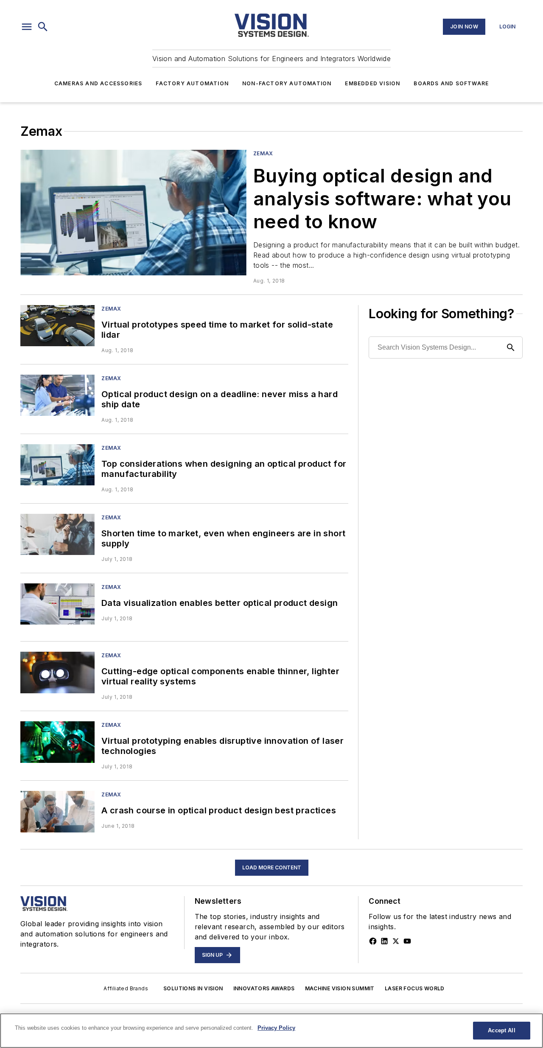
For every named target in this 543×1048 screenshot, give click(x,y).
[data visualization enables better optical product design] (57, 604)
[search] (42, 26)
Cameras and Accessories (98, 83)
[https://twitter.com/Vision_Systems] (396, 941)
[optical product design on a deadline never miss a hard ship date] (57, 395)
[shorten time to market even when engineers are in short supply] (57, 534)
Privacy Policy (276, 1028)
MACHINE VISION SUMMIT (340, 988)
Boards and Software (451, 83)
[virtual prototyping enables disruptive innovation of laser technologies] (57, 741)
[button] (26, 26)
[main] (271, 1030)
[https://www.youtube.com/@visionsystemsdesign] (407, 941)
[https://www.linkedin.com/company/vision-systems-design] (384, 941)
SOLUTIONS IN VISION (193, 988)
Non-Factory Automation (286, 83)
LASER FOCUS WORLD (415, 988)
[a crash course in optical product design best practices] (57, 811)
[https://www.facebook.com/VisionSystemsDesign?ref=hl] (373, 941)
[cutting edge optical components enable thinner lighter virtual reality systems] (57, 672)
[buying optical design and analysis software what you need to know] (133, 212)
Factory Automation (192, 83)
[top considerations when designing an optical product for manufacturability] (57, 464)
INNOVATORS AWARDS (264, 988)
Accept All (501, 1030)
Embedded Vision (372, 83)
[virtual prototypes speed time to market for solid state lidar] (57, 325)
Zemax (263, 153)
